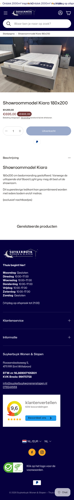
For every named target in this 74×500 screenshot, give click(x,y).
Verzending (25, 117)
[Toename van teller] (20, 131)
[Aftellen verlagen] (6, 131)
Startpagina (9, 33)
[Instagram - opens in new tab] (42, 452)
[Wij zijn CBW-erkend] (13, 468)
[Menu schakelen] (5, 13)
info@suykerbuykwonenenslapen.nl (25, 383)
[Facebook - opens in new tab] (32, 452)
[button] (37, 23)
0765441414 (10, 387)
